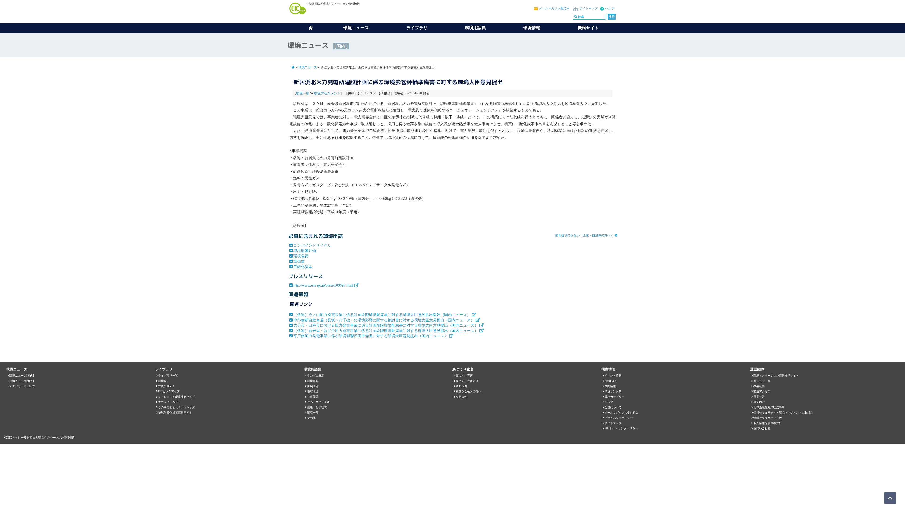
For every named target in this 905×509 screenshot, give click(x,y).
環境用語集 (475, 27)
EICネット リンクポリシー (621, 428)
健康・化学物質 (317, 407)
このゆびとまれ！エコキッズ (176, 407)
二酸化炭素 (302, 267)
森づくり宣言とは (467, 381)
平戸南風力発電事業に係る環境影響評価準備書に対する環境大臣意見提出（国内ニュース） (370, 336)
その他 (311, 417)
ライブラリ (417, 27)
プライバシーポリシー (619, 417)
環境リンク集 (613, 391)
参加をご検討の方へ (468, 391)
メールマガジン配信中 (554, 8)
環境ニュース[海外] (21, 381)
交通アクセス (761, 391)
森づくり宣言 (464, 375)
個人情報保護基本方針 (767, 423)
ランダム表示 (315, 375)
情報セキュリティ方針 (767, 417)
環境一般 (302, 93)
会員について (613, 407)
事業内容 (759, 402)
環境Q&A (611, 381)
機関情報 (610, 386)
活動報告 (461, 386)
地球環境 (312, 391)
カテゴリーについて (22, 386)
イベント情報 (613, 375)
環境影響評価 (304, 251)
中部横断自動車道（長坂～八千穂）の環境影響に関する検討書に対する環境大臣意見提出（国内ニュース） (383, 320)
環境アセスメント (327, 93)
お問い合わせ (761, 428)
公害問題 (312, 396)
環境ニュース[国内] (21, 375)
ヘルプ (609, 8)
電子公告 (759, 396)
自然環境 (312, 386)
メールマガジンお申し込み (621, 412)
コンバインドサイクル (312, 245)
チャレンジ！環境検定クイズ (176, 396)
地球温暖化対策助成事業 (769, 407)
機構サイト (588, 27)
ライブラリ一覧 (168, 375)
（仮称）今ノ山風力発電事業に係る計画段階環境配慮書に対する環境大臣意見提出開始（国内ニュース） (382, 315)
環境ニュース (308, 67)
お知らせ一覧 (761, 381)
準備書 (299, 261)
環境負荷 (301, 256)
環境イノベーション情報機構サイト (776, 375)
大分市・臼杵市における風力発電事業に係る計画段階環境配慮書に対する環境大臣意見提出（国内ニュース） (385, 325)
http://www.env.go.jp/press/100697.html (323, 285)
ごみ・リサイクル (318, 402)
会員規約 (461, 396)
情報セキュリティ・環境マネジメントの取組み (783, 412)
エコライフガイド (169, 402)
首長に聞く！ (166, 386)
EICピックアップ (169, 391)
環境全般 (312, 381)
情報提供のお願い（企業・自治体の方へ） (584, 235)
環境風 (162, 381)
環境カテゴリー (614, 396)
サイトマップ (588, 8)
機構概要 (759, 386)
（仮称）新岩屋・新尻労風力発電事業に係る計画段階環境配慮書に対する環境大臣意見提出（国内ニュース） (385, 331)
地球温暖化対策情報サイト (175, 412)
